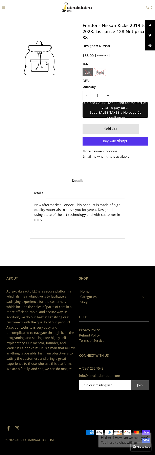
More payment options (100, 151)
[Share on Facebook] (150, 25)
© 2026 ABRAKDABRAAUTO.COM (29, 440)
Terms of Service (91, 340)
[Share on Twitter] (150, 35)
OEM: (86, 81)
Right (100, 72)
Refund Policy (89, 335)
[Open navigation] (15, 7)
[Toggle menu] (143, 297)
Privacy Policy (89, 330)
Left (87, 72)
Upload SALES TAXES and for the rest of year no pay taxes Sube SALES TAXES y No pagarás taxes (115, 110)
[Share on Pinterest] (150, 45)
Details (38, 193)
